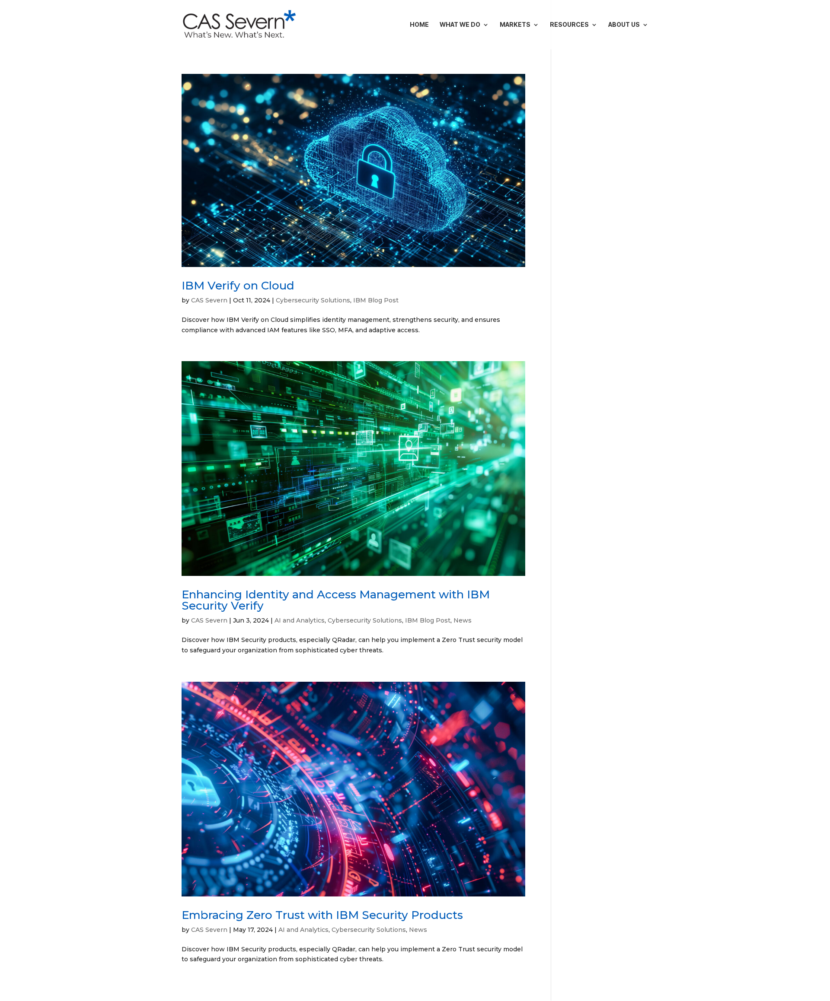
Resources (569, 25)
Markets (515, 25)
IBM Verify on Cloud (238, 285)
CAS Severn (209, 300)
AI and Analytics (300, 620)
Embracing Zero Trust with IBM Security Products (322, 915)
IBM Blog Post (376, 300)
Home (419, 25)
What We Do (460, 25)
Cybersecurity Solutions (313, 300)
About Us (624, 25)
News (462, 620)
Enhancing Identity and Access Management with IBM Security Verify (336, 600)
